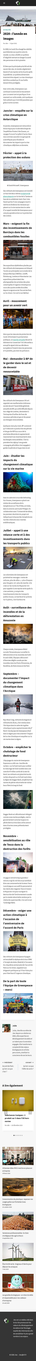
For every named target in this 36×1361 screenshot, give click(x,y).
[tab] (15, 1135)
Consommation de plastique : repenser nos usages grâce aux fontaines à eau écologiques (17, 1202)
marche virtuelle (19, 340)
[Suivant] (30, 1111)
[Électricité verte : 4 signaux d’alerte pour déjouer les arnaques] (18, 1252)
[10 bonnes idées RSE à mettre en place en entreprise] (18, 1156)
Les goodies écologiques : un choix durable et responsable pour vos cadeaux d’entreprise (17, 1298)
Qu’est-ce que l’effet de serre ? (28, 1066)
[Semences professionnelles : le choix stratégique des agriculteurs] (18, 1221)
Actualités (7, 29)
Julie (14, 1025)
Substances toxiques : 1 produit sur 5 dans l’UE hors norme (17, 1118)
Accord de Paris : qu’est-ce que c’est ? (8, 1067)
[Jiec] (18, 3)
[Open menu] (4, 3)
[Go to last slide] (6, 1111)
